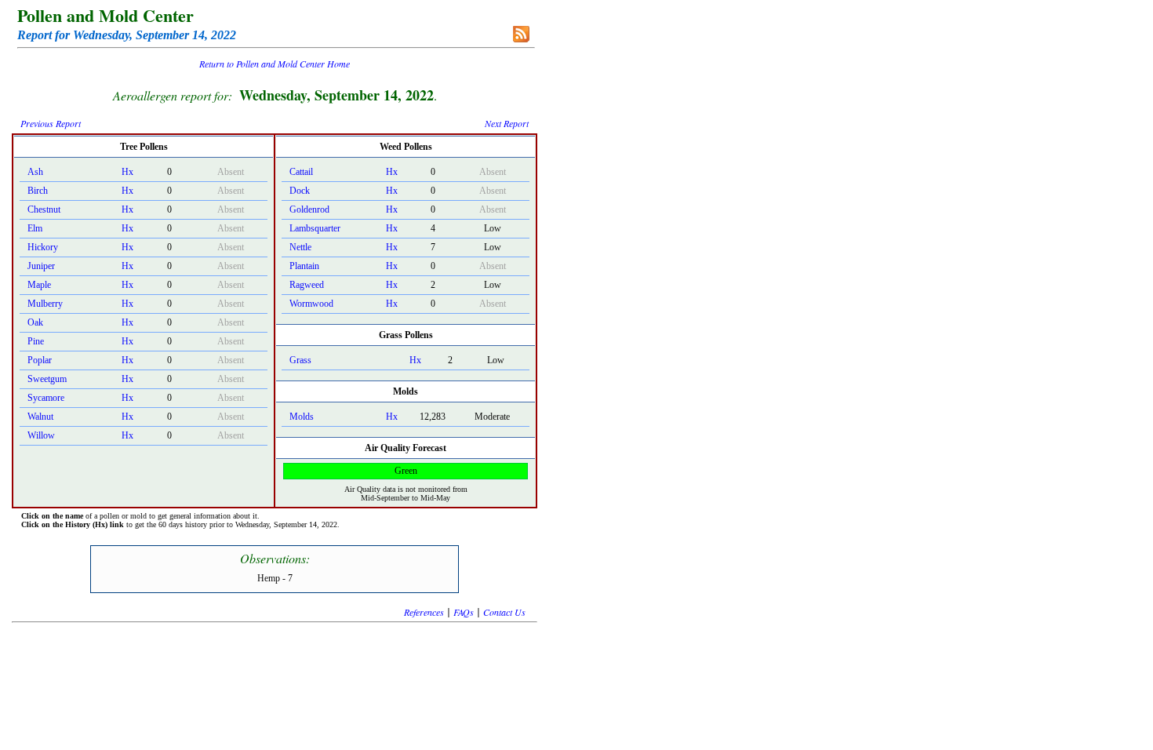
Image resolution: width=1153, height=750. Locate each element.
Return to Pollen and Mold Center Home (274, 63)
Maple (39, 284)
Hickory (42, 247)
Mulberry (45, 303)
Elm (34, 228)
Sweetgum (47, 378)
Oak (35, 322)
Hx (127, 171)
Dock (299, 190)
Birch (37, 190)
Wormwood (311, 303)
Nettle (300, 247)
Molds (301, 416)
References (424, 612)
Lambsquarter (314, 228)
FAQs (463, 612)
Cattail (301, 171)
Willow (41, 435)
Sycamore (45, 397)
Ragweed (306, 284)
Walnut (40, 416)
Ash (35, 171)
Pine (35, 341)
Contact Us (504, 612)
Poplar (39, 360)
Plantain (304, 265)
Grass (300, 360)
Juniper (41, 265)
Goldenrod (309, 209)
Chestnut (43, 209)
